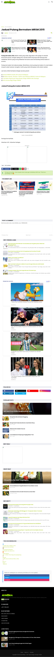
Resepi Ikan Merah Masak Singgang (19, 417)
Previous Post (5, 235)
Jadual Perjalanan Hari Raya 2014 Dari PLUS (19, 517)
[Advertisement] (27, 15)
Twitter (7, 577)
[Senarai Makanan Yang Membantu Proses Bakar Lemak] (6, 487)
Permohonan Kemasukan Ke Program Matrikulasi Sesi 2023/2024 (24, 523)
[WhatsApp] (20, 169)
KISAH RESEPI (4, 616)
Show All (5, 564)
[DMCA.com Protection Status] (5, 599)
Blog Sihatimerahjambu (8, 549)
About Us (26, 652)
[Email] (25, 169)
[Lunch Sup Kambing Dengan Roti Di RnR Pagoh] (4, 645)
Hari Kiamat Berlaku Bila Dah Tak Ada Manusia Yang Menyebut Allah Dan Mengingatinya (26, 244)
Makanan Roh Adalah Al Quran (17, 428)
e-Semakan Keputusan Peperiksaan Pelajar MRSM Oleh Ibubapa (21, 78)
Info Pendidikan (8, 26)
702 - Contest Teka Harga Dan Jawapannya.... (12, 554)
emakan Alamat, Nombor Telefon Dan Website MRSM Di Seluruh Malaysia (24, 76)
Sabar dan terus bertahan (8, 547)
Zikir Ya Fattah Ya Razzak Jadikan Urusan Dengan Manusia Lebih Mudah (26, 264)
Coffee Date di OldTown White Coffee (11, 558)
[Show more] (28, 169)
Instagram (7, 580)
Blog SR (4, 557)
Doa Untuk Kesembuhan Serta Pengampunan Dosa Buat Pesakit (24, 251)
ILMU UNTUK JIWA (5, 623)
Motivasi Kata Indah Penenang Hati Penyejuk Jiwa (20, 504)
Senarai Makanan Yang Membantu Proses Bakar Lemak (24, 485)
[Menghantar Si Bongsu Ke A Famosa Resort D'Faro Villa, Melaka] (4, 639)
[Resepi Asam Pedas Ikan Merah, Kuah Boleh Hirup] (6, 424)
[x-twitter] (20, 391)
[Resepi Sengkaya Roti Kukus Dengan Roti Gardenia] (4, 633)
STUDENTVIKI (4, 620)
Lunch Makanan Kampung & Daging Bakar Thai (22, 434)
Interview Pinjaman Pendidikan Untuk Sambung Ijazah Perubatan (9, 192)
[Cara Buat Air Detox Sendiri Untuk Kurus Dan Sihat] (6, 493)
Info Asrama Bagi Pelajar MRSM (12, 80)
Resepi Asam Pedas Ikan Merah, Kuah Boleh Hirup (22, 422)
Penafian (32, 652)
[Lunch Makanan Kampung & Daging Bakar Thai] (6, 436)
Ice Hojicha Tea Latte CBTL (9, 551)
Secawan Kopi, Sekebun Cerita (9, 545)
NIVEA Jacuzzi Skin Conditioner (16, 257)
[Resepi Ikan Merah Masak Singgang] (6, 418)
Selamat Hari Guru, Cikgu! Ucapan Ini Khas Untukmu (43, 192)
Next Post (28, 235)
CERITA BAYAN (4, 618)
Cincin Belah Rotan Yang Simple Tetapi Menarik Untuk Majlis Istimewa (25, 530)
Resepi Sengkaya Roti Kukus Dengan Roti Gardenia (21, 631)
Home (2, 26)
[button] (2, 2)
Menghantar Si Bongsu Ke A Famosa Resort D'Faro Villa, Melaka (24, 637)
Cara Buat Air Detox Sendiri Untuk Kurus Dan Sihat (22, 491)
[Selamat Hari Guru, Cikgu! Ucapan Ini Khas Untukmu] (45, 186)
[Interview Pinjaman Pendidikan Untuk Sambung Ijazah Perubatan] (9, 186)
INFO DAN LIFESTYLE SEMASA (8, 613)
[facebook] (8, 391)
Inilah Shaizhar (6, 553)
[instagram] (45, 391)
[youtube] (32, 391)
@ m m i (4, 561)
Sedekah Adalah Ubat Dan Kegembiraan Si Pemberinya (22, 270)
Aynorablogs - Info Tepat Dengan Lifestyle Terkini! (31, 654)
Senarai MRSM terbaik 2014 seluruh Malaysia (15, 74)
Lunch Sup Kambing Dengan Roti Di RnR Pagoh (20, 643)
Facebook (7, 575)
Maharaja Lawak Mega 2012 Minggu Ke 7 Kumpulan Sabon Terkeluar (25, 511)
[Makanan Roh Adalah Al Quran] (6, 430)
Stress (4, 562)
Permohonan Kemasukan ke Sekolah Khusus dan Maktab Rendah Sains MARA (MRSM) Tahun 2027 (26, 193)
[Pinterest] (23, 169)
